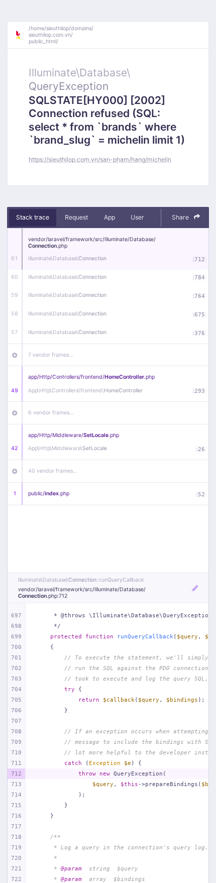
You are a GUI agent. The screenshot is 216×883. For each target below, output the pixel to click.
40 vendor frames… (52, 471)
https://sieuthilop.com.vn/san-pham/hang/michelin (100, 159)
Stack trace (32, 217)
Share (181, 217)
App (109, 217)
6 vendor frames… (51, 412)
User (137, 217)
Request (76, 217)
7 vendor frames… (50, 355)
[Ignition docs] (22, 35)
